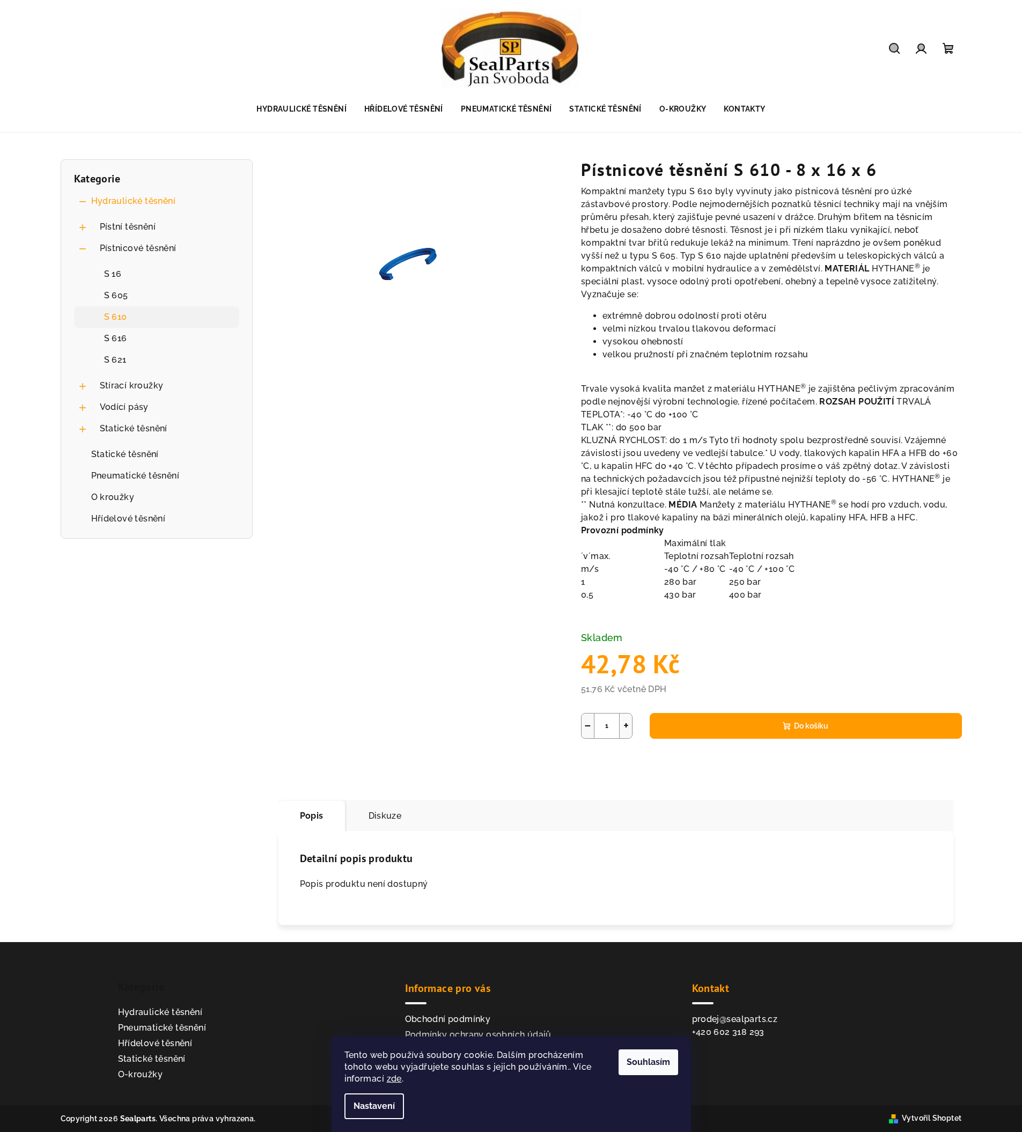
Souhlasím (648, 1062)
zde (394, 1079)
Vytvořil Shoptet (931, 1118)
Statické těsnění (133, 428)
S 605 (116, 295)
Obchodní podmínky (448, 1019)
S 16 (113, 274)
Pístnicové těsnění (138, 248)
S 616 (115, 338)
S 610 (115, 317)
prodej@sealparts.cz (735, 1019)
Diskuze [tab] (385, 816)
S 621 (115, 360)
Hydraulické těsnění (133, 201)
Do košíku (811, 726)
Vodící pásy (124, 407)
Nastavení (374, 1106)
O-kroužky (140, 1074)
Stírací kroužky (132, 385)
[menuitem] (301, 109)
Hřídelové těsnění (128, 518)
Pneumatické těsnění (135, 476)
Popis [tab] (311, 816)
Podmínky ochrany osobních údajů (478, 1035)
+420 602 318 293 (728, 1032)
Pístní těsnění (128, 227)
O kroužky (113, 497)
